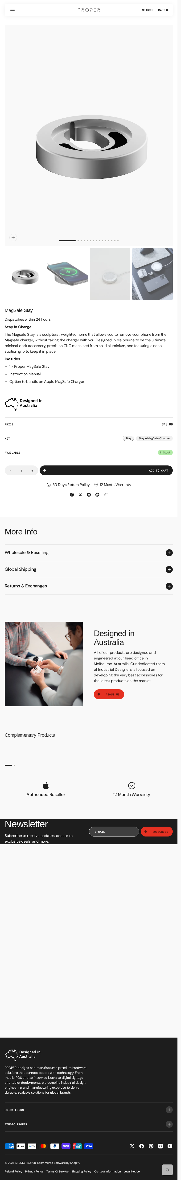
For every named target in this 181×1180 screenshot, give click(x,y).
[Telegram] (88, 490)
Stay (129, 434)
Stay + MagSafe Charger (154, 434)
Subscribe (160, 827)
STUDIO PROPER (25, 1163)
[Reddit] (97, 490)
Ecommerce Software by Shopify (58, 1163)
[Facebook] (72, 490)
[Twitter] (80, 490)
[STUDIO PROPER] (89, 10)
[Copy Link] (105, 490)
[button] (13, 10)
